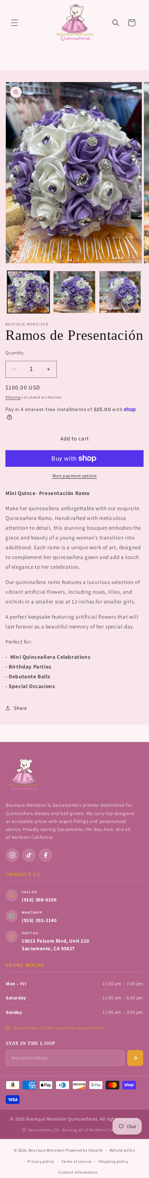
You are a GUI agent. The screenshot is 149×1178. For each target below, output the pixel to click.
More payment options (74, 475)
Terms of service (76, 1161)
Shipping (13, 397)
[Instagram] (12, 855)
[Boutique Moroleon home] (24, 774)
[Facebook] (45, 855)
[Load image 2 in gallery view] (74, 292)
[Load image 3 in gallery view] (120, 292)
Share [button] (20, 708)
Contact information (77, 1172)
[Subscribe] (135, 1058)
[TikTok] (28, 855)
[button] (14, 23)
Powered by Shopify (84, 1150)
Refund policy (122, 1150)
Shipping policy (113, 1161)
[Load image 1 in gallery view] (28, 292)
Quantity (14, 353)
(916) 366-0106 (39, 899)
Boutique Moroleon (47, 1150)
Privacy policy (40, 1161)
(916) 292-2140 (39, 920)
